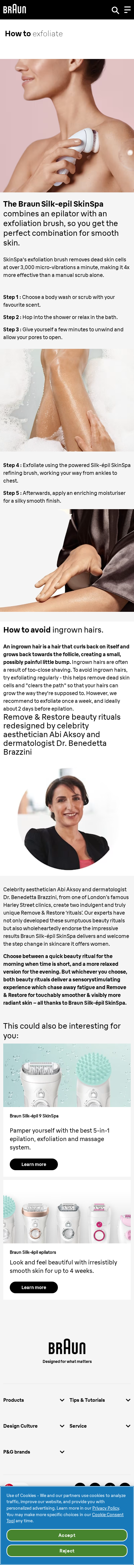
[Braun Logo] (14, 9)
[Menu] (127, 9)
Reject (67, 1551)
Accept (67, 1535)
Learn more (33, 1164)
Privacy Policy (105, 1508)
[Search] (115, 9)
